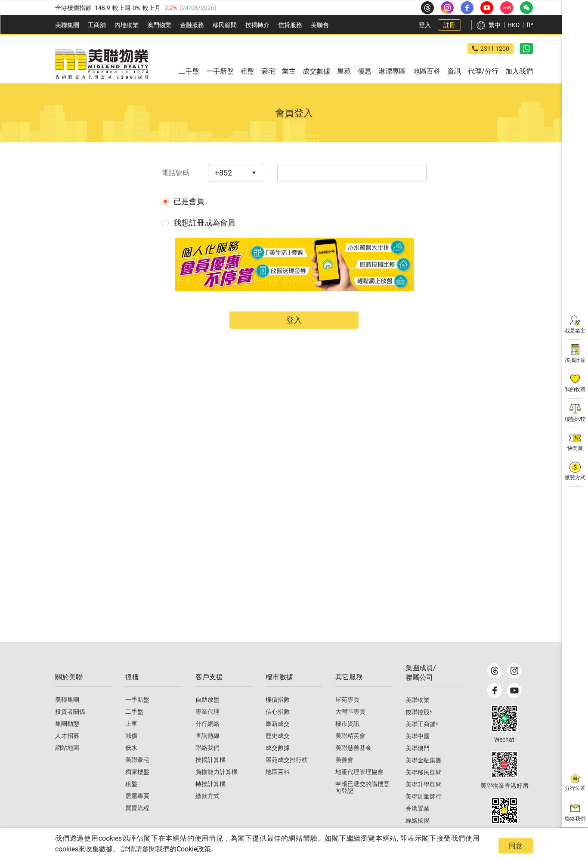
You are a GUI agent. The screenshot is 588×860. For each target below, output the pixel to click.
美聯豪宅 (137, 759)
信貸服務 (290, 25)
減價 (131, 735)
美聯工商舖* (421, 724)
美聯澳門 (417, 748)
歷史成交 (278, 735)
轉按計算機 (210, 783)
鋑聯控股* (418, 712)
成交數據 (278, 747)
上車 (131, 723)
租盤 (131, 783)
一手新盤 (137, 699)
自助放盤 (207, 699)
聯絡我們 (207, 747)
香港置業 (417, 808)
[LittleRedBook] (504, 764)
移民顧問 (225, 25)
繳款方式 (207, 795)
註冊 (449, 25)
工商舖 (97, 25)
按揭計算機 (210, 759)
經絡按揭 (417, 820)
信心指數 (278, 711)
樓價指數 (278, 699)
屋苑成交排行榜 (287, 759)
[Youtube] (514, 690)
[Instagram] (514, 670)
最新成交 (278, 723)
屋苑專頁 (347, 699)
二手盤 (134, 711)
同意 (516, 846)
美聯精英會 (350, 735)
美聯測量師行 (423, 796)
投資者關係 (70, 711)
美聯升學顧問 (423, 784)
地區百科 (278, 771)
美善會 (344, 759)
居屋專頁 (137, 795)
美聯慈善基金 (353, 747)
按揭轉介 (257, 25)
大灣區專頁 (350, 711)
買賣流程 (137, 808)
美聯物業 (417, 700)
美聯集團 (67, 25)
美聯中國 (417, 736)
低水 (131, 747)
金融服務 (192, 25)
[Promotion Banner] (294, 264)
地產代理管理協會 (359, 771)
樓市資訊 (347, 723)
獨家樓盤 (137, 771)
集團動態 (67, 723)
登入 (425, 25)
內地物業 (127, 25)
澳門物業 (159, 25)
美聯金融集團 (423, 760)
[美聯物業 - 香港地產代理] (101, 64)
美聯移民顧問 (423, 772)
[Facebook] (494, 690)
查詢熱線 (207, 735)
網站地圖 (67, 747)
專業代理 (207, 711)
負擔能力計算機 (216, 771)
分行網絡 (207, 723)
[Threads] (494, 670)
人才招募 (67, 735)
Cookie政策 (193, 849)
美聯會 (320, 25)
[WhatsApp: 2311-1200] (526, 48)
